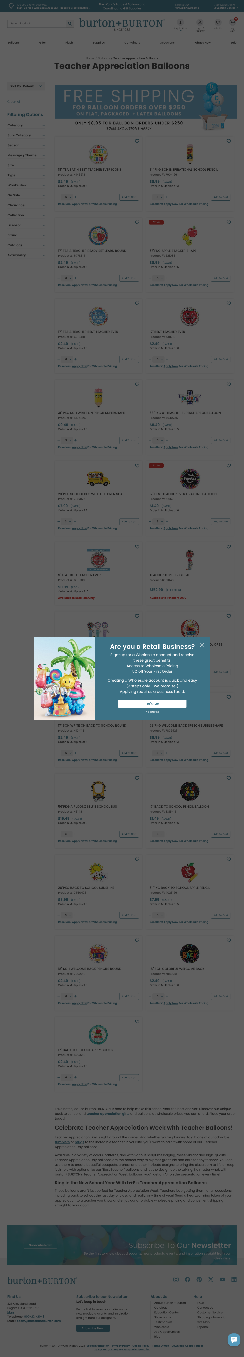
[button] (234, 1339)
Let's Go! (152, 704)
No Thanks (152, 712)
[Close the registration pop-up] (202, 645)
